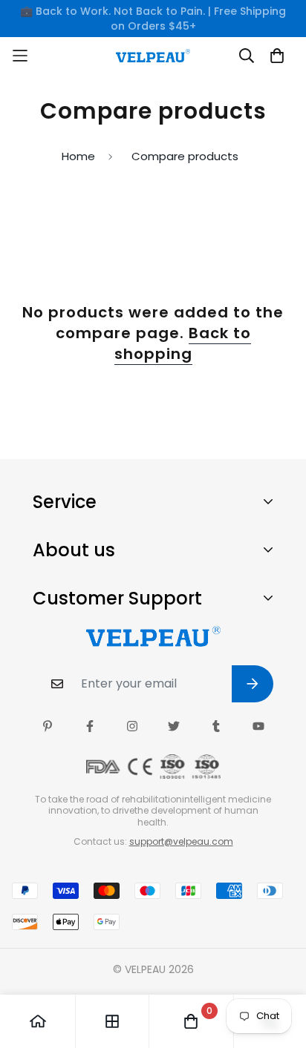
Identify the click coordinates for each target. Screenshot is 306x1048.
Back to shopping (182, 343)
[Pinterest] (47, 726)
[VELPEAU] (153, 55)
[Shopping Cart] (277, 56)
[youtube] (258, 726)
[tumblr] (216, 726)
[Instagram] (132, 726)
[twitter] (174, 726)
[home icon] (38, 1021)
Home (78, 156)
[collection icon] (112, 1021)
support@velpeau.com (181, 841)
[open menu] (47, 55)
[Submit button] (252, 683)
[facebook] (90, 726)
